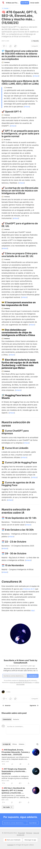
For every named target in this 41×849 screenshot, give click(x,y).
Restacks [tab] (16, 719)
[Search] (37, 744)
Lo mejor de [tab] (6, 744)
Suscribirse (24, 3)
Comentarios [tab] (7, 719)
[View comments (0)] (11, 46)
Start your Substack (13, 840)
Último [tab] (14, 744)
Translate (6, 8)
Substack (10, 845)
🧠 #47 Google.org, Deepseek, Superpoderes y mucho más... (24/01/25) (14, 771)
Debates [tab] (21, 744)
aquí (33, 610)
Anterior (8, 705)
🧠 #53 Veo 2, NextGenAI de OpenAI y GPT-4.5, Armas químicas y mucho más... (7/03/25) (13, 790)
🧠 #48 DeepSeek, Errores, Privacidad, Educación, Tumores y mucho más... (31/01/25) (16, 752)
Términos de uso (24, 680)
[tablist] (11, 719)
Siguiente (33, 705)
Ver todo (6, 807)
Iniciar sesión (34, 3)
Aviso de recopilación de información (21, 682)
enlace (36, 76)
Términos (29, 833)
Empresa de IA (29, 589)
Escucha (36, 41)
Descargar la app (30, 840)
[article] (20, 757)
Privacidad (21, 833)
